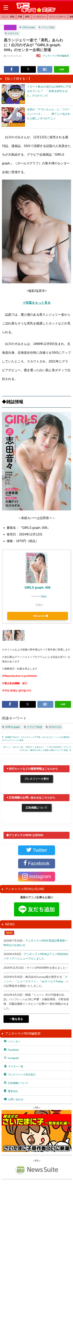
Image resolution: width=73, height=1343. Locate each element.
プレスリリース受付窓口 (22, 1074)
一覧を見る (16, 1019)
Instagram (13, 1058)
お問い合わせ (15, 1099)
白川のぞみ (13, 33)
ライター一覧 (15, 1066)
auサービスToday (52, 981)
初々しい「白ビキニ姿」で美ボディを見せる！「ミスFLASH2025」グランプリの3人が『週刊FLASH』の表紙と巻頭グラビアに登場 (37, 748)
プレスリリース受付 (36, 778)
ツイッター (14, 1041)
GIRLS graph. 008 (37, 587)
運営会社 (13, 1091)
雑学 (27, 16)
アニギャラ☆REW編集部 (56, 56)
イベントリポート (57, 16)
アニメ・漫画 (8, 16)
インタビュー (39, 16)
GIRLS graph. (28, 27)
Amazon (39, 616)
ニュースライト (26, 981)
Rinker (44, 596)
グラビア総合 (48, 27)
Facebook (13, 1050)
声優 (20, 16)
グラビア (10, 27)
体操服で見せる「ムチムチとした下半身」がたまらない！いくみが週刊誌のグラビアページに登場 (35, 738)
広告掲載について (36, 807)
